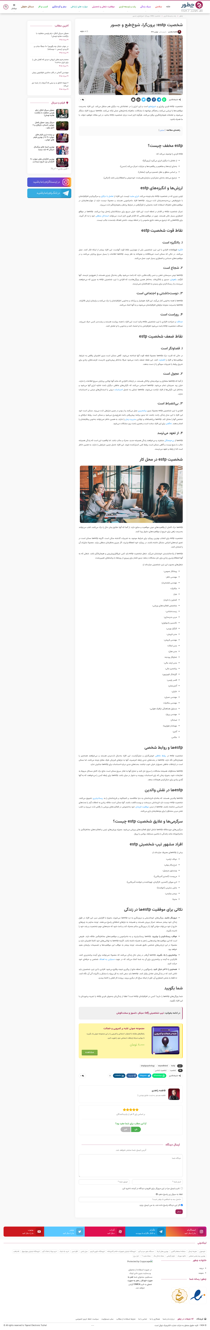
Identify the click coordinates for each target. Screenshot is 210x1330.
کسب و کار (43, 7)
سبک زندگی (145, 7)
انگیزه (180, 249)
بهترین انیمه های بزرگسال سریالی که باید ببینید (44, 148)
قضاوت (162, 360)
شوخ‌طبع (152, 106)
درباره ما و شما (169, 1319)
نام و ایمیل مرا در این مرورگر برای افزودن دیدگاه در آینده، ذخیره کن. (151, 1188)
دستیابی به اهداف (107, 959)
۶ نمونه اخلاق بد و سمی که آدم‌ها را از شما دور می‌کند (50, 84)
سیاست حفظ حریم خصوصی (87, 1319)
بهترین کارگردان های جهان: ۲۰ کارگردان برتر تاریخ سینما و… (42, 160)
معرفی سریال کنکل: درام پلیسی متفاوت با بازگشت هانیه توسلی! (52, 35)
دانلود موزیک (181, 1256)
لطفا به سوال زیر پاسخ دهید (170, 1194)
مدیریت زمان (130, 419)
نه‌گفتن (169, 423)
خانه (168, 7)
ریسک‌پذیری (98, 798)
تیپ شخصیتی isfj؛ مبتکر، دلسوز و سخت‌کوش (140, 1013)
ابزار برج (136, 1256)
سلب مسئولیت (107, 1319)
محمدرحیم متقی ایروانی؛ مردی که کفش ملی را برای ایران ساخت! (50, 61)
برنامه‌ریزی (142, 410)
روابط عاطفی (160, 755)
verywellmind (163, 1066)
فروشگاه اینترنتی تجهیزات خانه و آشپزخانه (121, 1251)
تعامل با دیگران (107, 196)
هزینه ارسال (192, 1251)
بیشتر (14, 8)
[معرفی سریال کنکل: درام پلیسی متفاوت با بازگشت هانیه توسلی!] (62, 113)
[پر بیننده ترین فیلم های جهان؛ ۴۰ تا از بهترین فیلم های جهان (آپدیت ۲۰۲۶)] (62, 138)
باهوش (173, 279)
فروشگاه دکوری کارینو (97, 1251)
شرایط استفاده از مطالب (125, 1319)
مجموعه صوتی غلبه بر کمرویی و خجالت (123, 1029)
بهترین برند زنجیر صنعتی (197, 1256)
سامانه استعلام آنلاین (178, 1251)
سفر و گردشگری (59, 7)
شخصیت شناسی (161, 1070)
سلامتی (158, 7)
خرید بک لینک (64, 1251)
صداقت (179, 321)
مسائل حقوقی (27, 7)
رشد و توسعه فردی (127, 7)
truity (173, 1066)
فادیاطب (16, 1251)
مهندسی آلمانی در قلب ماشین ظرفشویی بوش (50, 72)
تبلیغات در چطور (184, 1319)
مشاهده (89, 1052)
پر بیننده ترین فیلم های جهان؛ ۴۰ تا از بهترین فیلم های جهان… (43, 137)
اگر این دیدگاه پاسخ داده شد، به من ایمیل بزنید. (159, 1205)
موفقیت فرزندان (142, 807)
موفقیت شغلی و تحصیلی (103, 7)
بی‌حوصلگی (169, 440)
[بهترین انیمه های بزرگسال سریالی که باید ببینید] (62, 150)
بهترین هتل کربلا (162, 1251)
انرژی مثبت (134, 196)
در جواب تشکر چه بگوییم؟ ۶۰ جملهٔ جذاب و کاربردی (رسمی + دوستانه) (51, 48)
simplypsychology (148, 1066)
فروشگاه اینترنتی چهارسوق (30, 1251)
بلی (136, 1129)
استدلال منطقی (102, 216)
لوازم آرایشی (171, 1256)
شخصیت (173, 1070)
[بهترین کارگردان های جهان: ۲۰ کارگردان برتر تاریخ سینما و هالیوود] (62, 162)
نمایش (162, 130)
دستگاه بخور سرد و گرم (146, 1251)
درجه (201, 1268)
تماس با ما (142, 1319)
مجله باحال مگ (158, 1256)
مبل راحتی (84, 1251)
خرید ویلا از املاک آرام (49, 1251)
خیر (125, 1129)
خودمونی (202, 1251)
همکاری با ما (155, 1319)
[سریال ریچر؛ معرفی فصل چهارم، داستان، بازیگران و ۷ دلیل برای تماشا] (62, 125)
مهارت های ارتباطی (79, 7)
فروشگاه (199, 1319)
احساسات (118, 389)
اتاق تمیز (75, 1251)
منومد (201, 1273)
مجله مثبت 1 (146, 1256)
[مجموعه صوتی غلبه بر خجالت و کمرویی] (165, 1040)
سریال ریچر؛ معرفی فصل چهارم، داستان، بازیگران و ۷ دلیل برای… (43, 125)
